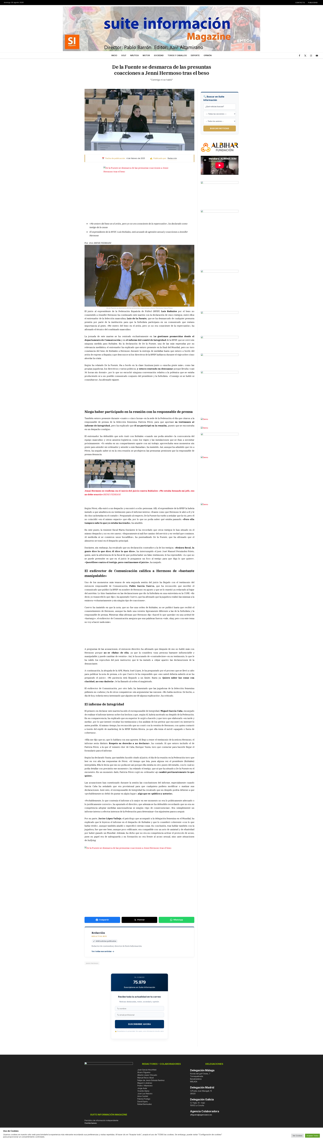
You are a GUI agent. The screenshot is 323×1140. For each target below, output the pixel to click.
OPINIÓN (208, 55)
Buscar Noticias (219, 128)
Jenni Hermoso (92, 963)
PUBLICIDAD (313, 3)
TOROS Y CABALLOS (177, 55)
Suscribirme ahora (139, 1024)
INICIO (114, 55)
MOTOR (146, 55)
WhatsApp (178, 920)
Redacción (172, 158)
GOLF (123, 55)
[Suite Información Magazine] (161, 28)
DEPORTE (195, 55)
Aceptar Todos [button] (312, 1136)
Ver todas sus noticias (102, 951)
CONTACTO (300, 3)
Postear (141, 920)
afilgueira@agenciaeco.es (201, 1115)
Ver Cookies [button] (297, 1136)
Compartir (104, 920)
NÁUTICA (134, 55)
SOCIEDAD (159, 55)
